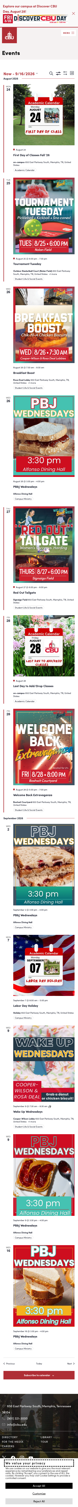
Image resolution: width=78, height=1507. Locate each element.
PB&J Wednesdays (25, 486)
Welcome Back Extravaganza (32, 795)
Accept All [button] (39, 1485)
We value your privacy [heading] (25, 1463)
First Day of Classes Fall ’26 (31, 155)
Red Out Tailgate (24, 592)
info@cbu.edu (17, 1424)
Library (46, 1437)
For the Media (12, 1441)
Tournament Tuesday (27, 264)
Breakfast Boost (24, 373)
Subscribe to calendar (37, 1375)
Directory (10, 1437)
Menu (66, 32)
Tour (44, 1441)
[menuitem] (20, 1437)
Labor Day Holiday (25, 1005)
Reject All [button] (39, 1501)
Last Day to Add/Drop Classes (33, 686)
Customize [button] (39, 1493)
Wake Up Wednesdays (27, 1111)
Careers (8, 1446)
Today (39, 1363)
